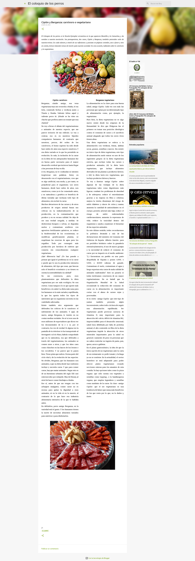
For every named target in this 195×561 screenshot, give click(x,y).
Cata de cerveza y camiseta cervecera (141, 206)
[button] (42, 29)
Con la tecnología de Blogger (99, 558)
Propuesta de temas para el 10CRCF (141, 278)
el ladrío (45, 530)
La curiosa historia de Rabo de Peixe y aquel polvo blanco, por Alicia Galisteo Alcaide (142, 169)
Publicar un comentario (49, 549)
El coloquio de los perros (46, 3)
